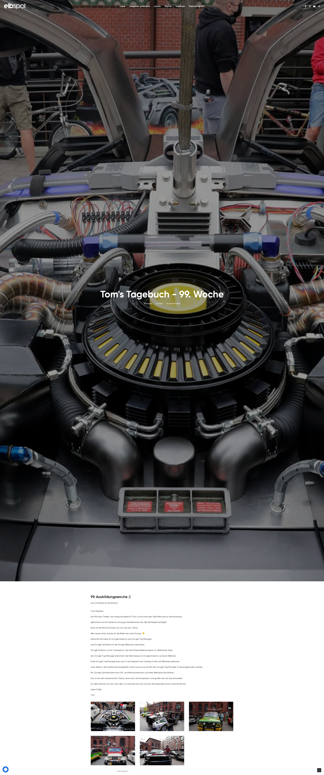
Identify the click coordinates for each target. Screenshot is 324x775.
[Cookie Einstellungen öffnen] (6, 772)
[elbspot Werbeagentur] (15, 6)
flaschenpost (196, 6)
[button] (305, 6)
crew (122, 6)
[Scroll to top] (319, 770)
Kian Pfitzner (174, 304)
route (157, 6)
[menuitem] (122, 6)
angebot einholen (139, 6)
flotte (168, 6)
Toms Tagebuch (122, 771)
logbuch (180, 6)
